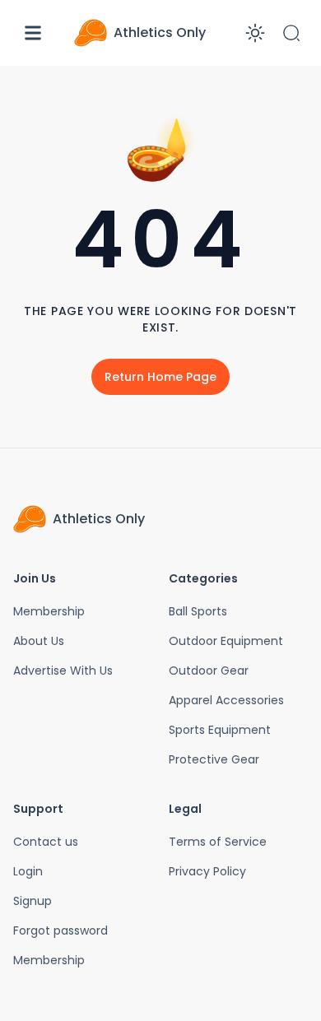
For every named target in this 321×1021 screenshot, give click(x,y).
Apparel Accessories (226, 700)
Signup (32, 901)
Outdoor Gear (209, 670)
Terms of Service (218, 841)
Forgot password (60, 930)
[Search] (291, 32)
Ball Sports (198, 611)
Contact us (45, 841)
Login (28, 871)
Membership (49, 611)
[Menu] (33, 33)
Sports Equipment (220, 730)
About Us (38, 641)
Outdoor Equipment (226, 641)
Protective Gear (214, 759)
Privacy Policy (207, 871)
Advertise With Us (63, 670)
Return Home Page (160, 377)
